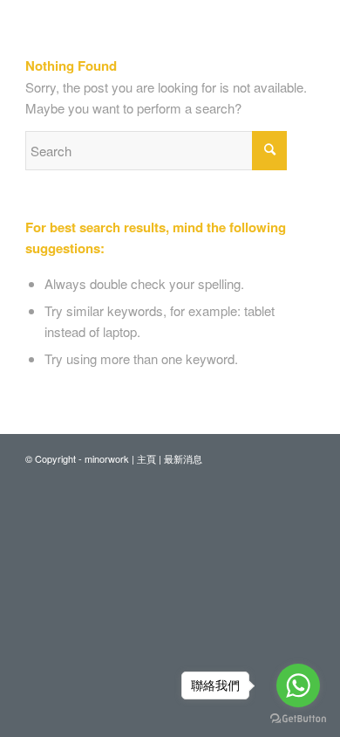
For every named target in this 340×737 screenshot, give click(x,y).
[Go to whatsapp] (298, 685)
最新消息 (183, 458)
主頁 (146, 458)
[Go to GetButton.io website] (298, 719)
